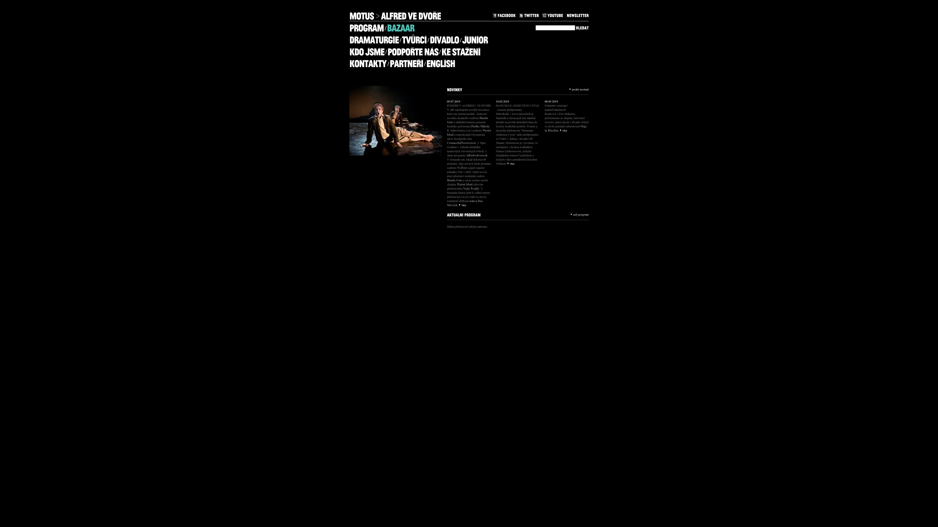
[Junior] (475, 38)
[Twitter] (529, 15)
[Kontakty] (367, 62)
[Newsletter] (578, 15)
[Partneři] (406, 62)
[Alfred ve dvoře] (411, 14)
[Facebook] (504, 15)
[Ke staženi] (460, 50)
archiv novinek (580, 89)
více (463, 205)
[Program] (366, 26)
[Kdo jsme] (366, 50)
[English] (440, 62)
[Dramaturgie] (374, 38)
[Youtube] (553, 15)
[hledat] (582, 27)
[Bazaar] (400, 26)
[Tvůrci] (414, 38)
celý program (581, 214)
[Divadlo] (444, 38)
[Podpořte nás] (412, 50)
